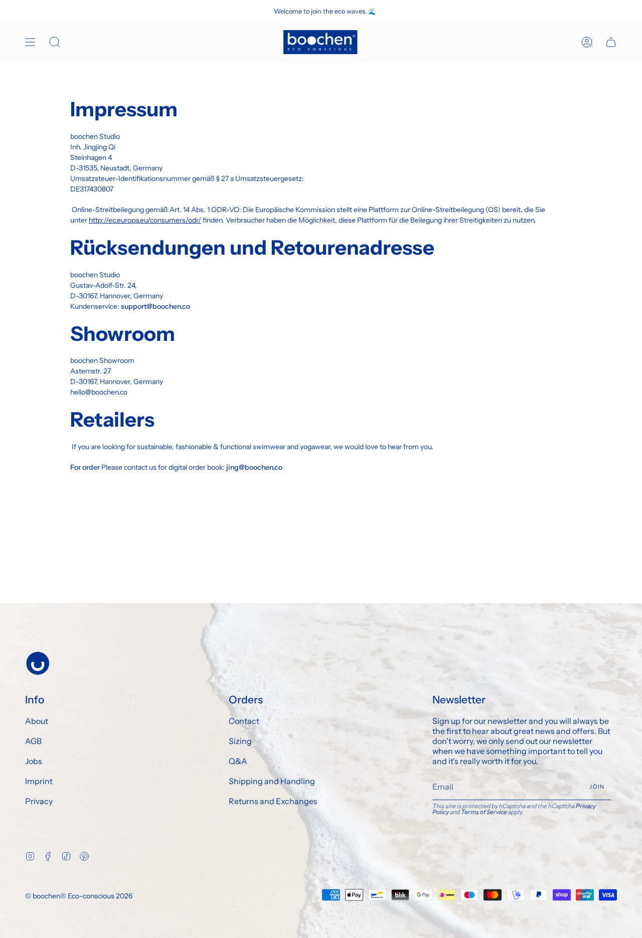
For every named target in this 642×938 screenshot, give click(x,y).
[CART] (611, 42)
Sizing (240, 741)
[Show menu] (30, 42)
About (36, 721)
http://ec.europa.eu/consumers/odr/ (145, 220)
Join (596, 786)
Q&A (238, 761)
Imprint (39, 781)
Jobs (33, 761)
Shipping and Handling (272, 781)
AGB (33, 741)
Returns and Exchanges (273, 801)
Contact (244, 721)
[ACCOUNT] (587, 42)
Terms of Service (484, 812)
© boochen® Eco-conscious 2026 (78, 895)
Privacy (39, 801)
